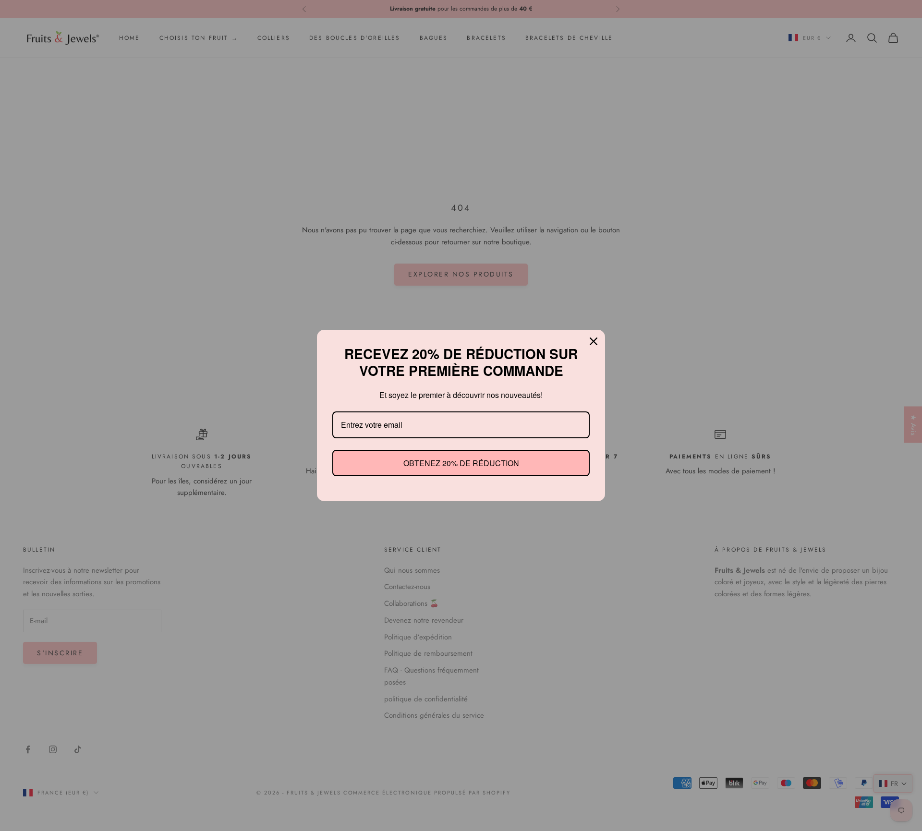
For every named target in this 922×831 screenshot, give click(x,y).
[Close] (593, 341)
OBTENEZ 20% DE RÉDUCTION (461, 463)
